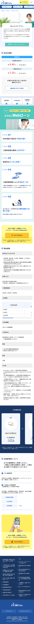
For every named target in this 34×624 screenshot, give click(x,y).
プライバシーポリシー (25, 611)
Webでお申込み (18, 235)
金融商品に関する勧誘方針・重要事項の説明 (8, 570)
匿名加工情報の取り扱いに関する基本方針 (25, 570)
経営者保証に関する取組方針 (25, 566)
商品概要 (6, 100)
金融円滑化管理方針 (7, 592)
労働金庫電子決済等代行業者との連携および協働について (9, 561)
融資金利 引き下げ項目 (16, 88)
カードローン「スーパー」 (18, 44)
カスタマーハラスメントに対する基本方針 (25, 562)
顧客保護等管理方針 (7, 587)
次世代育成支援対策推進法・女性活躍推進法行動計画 (25, 579)
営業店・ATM (8, 6)
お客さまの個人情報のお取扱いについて (9, 578)
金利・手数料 (19, 6)
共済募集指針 (6, 584)
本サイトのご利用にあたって (25, 587)
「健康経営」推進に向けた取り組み (25, 583)
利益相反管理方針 (7, 589)
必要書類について (27, 100)
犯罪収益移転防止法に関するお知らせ (25, 591)
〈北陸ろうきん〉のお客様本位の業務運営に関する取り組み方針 (9, 566)
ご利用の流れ (17, 100)
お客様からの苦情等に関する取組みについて (25, 595)
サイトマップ (9, 611)
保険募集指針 (6, 582)
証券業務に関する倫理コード (25, 574)
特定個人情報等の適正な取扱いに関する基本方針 (9, 574)
